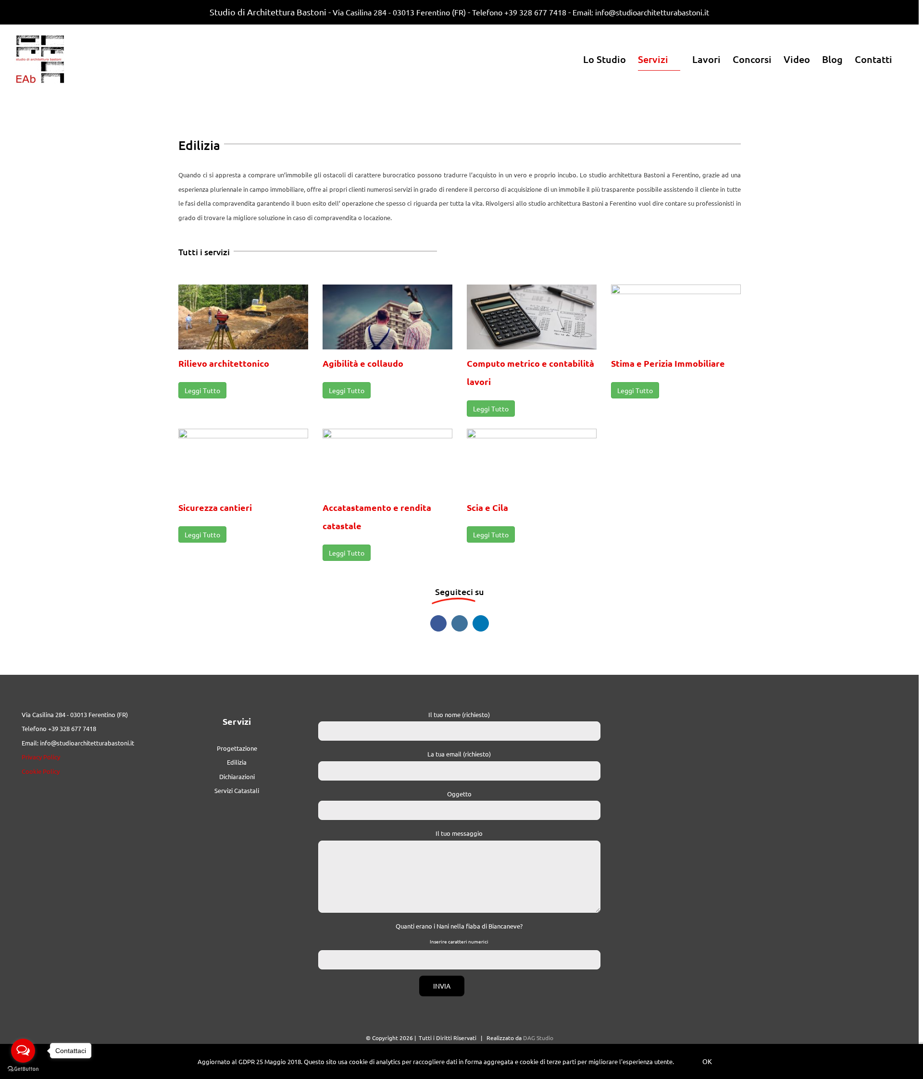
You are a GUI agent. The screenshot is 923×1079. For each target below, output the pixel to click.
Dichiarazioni (237, 776)
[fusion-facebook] (438, 623)
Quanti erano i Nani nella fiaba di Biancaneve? (459, 926)
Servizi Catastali (236, 790)
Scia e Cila (487, 507)
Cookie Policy (41, 771)
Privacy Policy (41, 757)
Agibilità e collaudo (363, 363)
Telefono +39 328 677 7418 (519, 12)
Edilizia (237, 762)
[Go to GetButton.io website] (23, 1069)
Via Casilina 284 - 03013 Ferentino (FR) (399, 12)
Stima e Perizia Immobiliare (668, 363)
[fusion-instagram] (459, 623)
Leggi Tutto (202, 390)
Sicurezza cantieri (215, 507)
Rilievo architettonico (223, 363)
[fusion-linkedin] (481, 623)
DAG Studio (538, 1038)
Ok (707, 1061)
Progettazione (237, 748)
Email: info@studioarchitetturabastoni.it (641, 12)
